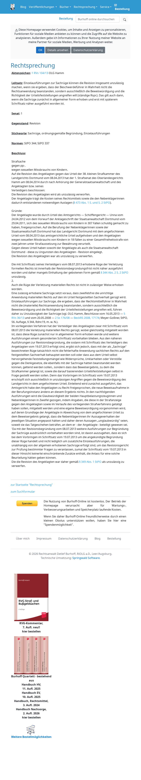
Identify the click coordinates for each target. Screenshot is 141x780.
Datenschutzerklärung (88, 50)
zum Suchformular (23, 491)
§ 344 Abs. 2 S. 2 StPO (114, 272)
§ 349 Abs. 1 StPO (90, 462)
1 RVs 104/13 (40, 73)
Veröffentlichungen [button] (42, 7)
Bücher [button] (64, 7)
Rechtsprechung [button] (84, 7)
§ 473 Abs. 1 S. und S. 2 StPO (92, 202)
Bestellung (66, 18)
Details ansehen (57, 50)
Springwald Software (86, 558)
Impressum (43, 538)
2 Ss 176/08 (62, 318)
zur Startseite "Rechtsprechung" (32, 485)
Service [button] (104, 7)
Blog (23, 7)
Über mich (23, 538)
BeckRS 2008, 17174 (86, 318)
